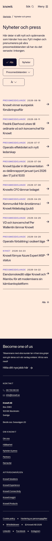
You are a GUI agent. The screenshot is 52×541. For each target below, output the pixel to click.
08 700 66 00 (12, 390)
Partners (7, 457)
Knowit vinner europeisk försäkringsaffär (18, 107)
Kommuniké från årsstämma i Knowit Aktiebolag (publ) (22, 206)
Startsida (7, 16)
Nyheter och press (22, 16)
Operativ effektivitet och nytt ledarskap (21, 150)
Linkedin (6, 531)
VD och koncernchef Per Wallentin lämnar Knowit (18, 225)
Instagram (35, 531)
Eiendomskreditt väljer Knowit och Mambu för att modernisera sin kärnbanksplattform (24, 279)
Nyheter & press (10, 451)
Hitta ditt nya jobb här (15, 367)
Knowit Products (10, 503)
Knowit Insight (9, 497)
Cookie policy (9, 518)
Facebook (20, 531)
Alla (11, 62)
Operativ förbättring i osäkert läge (24, 241)
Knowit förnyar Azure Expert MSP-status (24, 258)
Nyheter (26, 62)
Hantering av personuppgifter (34, 518)
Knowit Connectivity (12, 491)
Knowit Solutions (10, 479)
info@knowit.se (13, 395)
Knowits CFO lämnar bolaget (21, 189)
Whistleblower (12, 524)
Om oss (6, 438)
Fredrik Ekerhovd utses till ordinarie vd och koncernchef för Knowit (23, 128)
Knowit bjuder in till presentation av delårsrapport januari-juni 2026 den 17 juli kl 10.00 (24, 171)
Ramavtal (7, 463)
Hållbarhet (7, 444)
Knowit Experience (11, 485)
